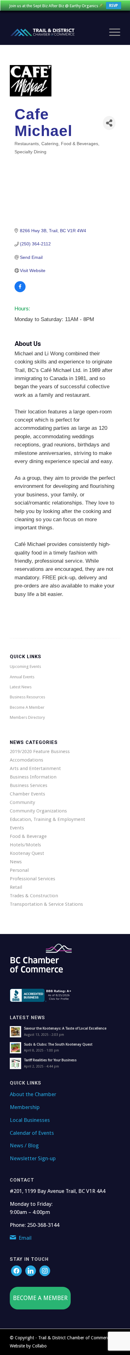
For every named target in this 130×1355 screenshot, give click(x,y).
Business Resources (27, 697)
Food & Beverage (28, 836)
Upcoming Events (25, 666)
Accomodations (26, 760)
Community (22, 802)
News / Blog (24, 1145)
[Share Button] (109, 123)
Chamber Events (27, 794)
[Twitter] (30, 1270)
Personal (19, 870)
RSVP (113, 5)
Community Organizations (38, 811)
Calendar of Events (32, 1133)
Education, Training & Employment (47, 819)
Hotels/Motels (25, 845)
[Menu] (111, 32)
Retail (16, 887)
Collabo (39, 1345)
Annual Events (22, 677)
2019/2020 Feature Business (40, 751)
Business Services (28, 785)
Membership (25, 1107)
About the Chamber (33, 1094)
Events (17, 828)
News (16, 862)
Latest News (21, 687)
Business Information (33, 777)
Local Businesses (30, 1120)
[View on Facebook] (20, 290)
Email (25, 1238)
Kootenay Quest (27, 853)
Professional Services (32, 879)
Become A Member (27, 707)
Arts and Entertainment (35, 768)
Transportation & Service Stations (46, 904)
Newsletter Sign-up (33, 1158)
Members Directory (27, 717)
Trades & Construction (34, 896)
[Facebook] (16, 1270)
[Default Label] (44, 1270)
